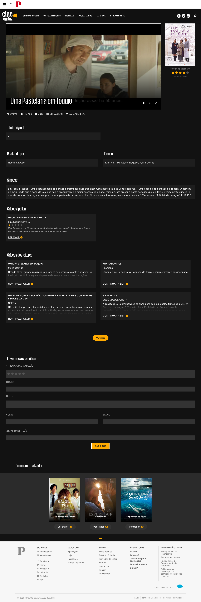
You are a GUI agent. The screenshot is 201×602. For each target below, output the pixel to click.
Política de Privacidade (173, 598)
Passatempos (85, 16)
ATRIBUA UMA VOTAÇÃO (20, 365)
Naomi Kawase (16, 162)
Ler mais (14, 237)
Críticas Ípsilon (31, 16)
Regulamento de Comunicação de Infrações (169, 563)
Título (10, 382)
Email (106, 414)
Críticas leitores (52, 16)
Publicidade (104, 573)
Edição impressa (138, 564)
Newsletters (45, 555)
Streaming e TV (117, 16)
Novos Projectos (76, 562)
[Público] (21, 551)
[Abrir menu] (4, 4)
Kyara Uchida (147, 162)
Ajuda (136, 598)
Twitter (42, 565)
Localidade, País (16, 430)
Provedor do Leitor (108, 559)
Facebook (44, 561)
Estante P (134, 555)
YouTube (43, 576)
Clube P (134, 568)
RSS (41, 579)
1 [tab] (100, 538)
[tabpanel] (65, 504)
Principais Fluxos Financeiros (169, 552)
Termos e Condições (151, 598)
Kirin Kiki (110, 162)
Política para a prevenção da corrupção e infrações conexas (171, 572)
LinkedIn (43, 572)
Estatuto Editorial (107, 555)
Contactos (104, 566)
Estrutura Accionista (170, 557)
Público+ (103, 570)
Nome (9, 414)
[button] (65, 527)
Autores (102, 562)
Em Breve (101, 16)
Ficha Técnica (105, 551)
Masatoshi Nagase (127, 162)
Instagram (44, 568)
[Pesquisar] (11, 4)
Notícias (69, 16)
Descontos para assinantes (138, 559)
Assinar (134, 551)
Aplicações (73, 551)
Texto (9, 395)
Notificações (45, 551)
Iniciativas (73, 559)
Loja (70, 555)
